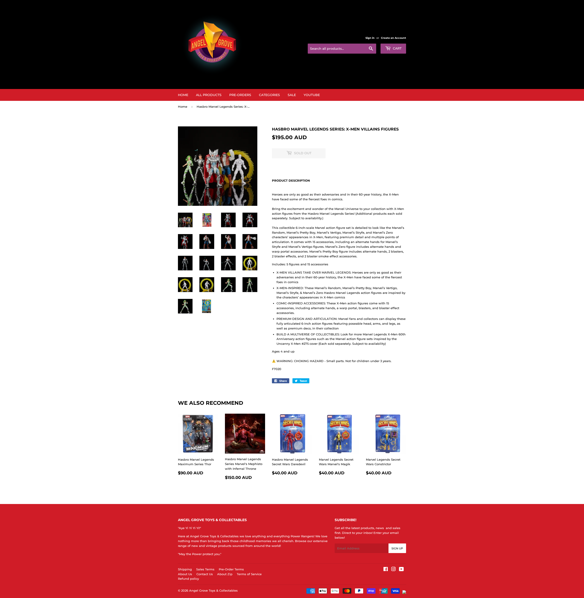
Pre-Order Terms (231, 569)
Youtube (312, 95)
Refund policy (188, 578)
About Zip (224, 574)
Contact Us (204, 574)
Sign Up (397, 548)
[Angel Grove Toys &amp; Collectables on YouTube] (401, 570)
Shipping (185, 569)
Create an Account (393, 37)
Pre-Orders (240, 95)
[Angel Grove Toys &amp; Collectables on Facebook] (385, 570)
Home (183, 95)
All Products (209, 95)
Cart (397, 48)
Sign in (370, 37)
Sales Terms (205, 569)
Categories (269, 95)
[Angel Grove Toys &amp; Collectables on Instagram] (393, 570)
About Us (185, 574)
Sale (292, 95)
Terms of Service (249, 574)
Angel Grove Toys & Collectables (213, 590)
